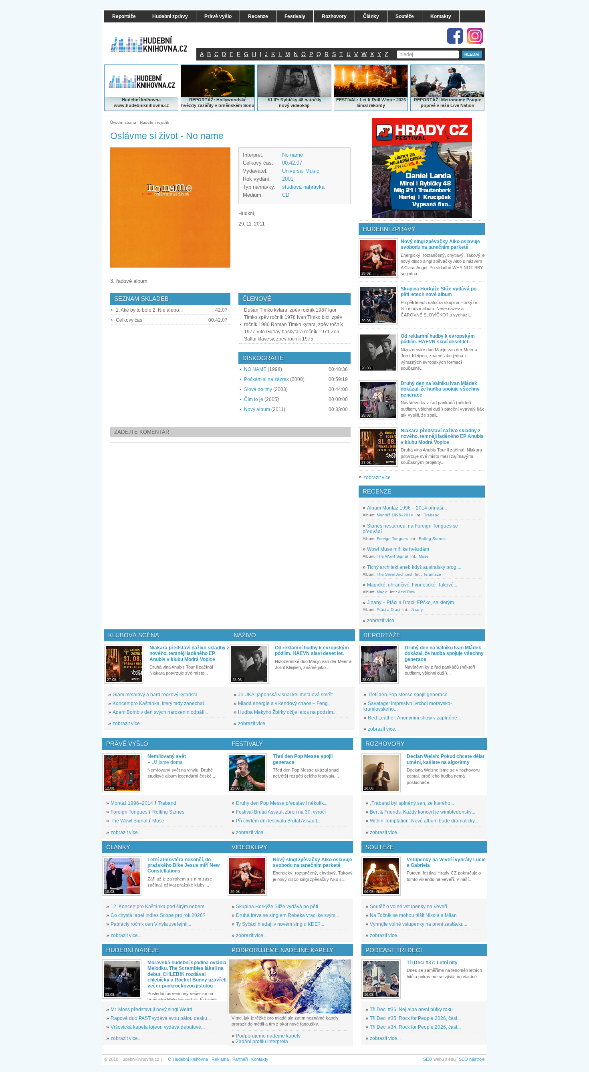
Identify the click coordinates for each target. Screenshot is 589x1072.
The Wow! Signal (392, 556)
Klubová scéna (133, 635)
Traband (432, 515)
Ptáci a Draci (388, 609)
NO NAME (255, 369)
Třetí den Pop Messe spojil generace (408, 694)
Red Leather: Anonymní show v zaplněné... (414, 718)
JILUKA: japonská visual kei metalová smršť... (287, 694)
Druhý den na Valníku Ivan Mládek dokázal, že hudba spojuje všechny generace (440, 389)
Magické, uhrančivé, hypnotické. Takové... (412, 585)
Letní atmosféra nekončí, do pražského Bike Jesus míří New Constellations (183, 865)
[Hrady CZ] (422, 168)
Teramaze (432, 574)
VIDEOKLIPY (249, 847)
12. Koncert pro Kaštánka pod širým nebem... (159, 906)
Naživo (245, 635)
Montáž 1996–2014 (395, 515)
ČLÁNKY (118, 847)
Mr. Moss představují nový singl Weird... (153, 1009)
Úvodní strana (123, 122)
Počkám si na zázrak (266, 379)
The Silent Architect (394, 574)
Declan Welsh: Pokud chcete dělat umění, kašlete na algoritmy (445, 759)
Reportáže (381, 635)
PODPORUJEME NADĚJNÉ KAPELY (282, 950)
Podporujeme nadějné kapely (268, 1036)
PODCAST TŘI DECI (393, 950)
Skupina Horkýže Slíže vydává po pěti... (279, 906)
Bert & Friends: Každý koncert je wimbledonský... (422, 812)
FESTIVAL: (347, 99)
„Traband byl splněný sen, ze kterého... (412, 803)
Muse (424, 556)
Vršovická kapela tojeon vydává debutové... (158, 1027)
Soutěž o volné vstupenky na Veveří (408, 906)
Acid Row (406, 592)
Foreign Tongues (392, 538)
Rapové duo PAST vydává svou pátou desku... (161, 1018)
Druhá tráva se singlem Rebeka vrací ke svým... (287, 915)
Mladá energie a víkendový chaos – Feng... (284, 703)
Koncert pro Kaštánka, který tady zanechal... (160, 703)
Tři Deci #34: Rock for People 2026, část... (415, 1027)
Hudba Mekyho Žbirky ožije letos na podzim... (287, 712)
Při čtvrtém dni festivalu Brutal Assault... (278, 821)
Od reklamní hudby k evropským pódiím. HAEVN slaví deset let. (438, 339)
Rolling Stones (432, 538)
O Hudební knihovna (188, 1059)
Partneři (240, 1059)
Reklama (220, 1059)
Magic (382, 592)
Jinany (417, 609)
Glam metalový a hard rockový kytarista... (157, 694)
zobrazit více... (378, 477)
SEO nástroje (472, 1059)
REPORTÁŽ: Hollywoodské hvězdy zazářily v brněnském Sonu (217, 102)
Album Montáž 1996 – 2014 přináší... (407, 508)
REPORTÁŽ (426, 99)
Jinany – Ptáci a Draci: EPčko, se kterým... (412, 602)
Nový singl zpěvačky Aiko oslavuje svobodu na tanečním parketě (440, 244)
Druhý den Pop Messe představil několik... (281, 803)
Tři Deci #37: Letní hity (432, 962)
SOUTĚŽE (379, 847)
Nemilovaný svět (166, 756)
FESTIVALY (247, 743)
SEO (427, 1059)
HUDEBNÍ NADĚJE (132, 950)
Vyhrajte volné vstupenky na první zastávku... (418, 924)
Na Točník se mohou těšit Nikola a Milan (413, 915)
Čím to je (253, 399)
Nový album (257, 409)
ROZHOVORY (385, 743)
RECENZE (377, 491)
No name (292, 155)
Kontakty (259, 1059)
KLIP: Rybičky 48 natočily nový (294, 102)
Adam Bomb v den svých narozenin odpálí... (160, 712)
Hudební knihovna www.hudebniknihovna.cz (141, 102)
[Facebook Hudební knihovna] (455, 36)
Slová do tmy (258, 389)
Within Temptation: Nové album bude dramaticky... (424, 821)
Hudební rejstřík (154, 122)
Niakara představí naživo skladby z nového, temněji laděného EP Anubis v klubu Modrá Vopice (442, 436)
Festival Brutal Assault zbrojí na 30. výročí (281, 812)
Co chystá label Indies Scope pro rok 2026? (158, 915)
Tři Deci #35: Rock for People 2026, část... (415, 1018)
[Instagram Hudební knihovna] (475, 36)
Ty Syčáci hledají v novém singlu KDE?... (280, 924)
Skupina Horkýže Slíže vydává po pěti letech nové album (438, 291)
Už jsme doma (167, 762)
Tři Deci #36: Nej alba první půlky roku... (413, 1009)
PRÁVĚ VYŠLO (127, 743)
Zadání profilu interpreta (262, 1041)
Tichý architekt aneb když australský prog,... (414, 567)
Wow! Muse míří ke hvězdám (398, 549)
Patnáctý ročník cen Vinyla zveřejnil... (151, 924)
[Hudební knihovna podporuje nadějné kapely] (290, 986)
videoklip (300, 105)
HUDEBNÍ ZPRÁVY (389, 229)
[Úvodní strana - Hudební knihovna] (154, 39)
